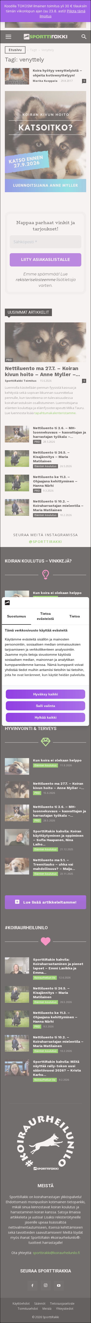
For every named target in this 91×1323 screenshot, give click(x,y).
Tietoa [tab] (74, 616)
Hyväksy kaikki (45, 694)
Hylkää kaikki (46, 717)
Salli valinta (45, 706)
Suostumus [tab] (16, 616)
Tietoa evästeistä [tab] (45, 616)
